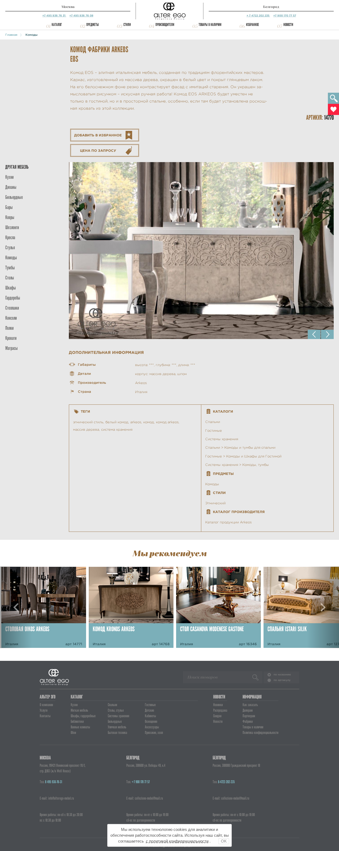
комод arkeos (167, 422)
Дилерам (248, 710)
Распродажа (220, 710)
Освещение (151, 721)
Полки (9, 328)
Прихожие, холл (154, 732)
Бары (9, 207)
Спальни (212, 422)
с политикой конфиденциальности (177, 841)
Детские (149, 710)
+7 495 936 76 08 (81, 15)
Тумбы (10, 268)
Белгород (271, 7)
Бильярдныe (14, 197)
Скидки (217, 716)
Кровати (11, 338)
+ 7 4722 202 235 (258, 15)
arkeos (135, 422)
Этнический (215, 503)
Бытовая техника (117, 732)
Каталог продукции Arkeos (228, 522)
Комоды (31, 34)
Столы (9, 278)
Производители (164, 24)
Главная (11, 34)
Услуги (43, 710)
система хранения (116, 429)
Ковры (9, 217)
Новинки (218, 704)
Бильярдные (115, 721)
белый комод (116, 422)
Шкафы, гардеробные (83, 716)
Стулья (10, 247)
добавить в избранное (98, 135)
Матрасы (11, 348)
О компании (46, 704)
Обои (73, 732)
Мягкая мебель (79, 710)
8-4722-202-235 (226, 781)
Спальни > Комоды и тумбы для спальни (240, 447)
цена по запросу (98, 151)
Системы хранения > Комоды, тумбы (237, 465)
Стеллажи (12, 308)
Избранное (252, 24)
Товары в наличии (210, 24)
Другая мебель (17, 167)
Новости (288, 24)
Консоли (11, 318)
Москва (67, 7)
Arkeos (141, 383)
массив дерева (86, 429)
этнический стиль (88, 422)
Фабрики (248, 721)
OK (224, 841)
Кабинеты (150, 716)
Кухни (9, 177)
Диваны (10, 187)
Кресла (10, 237)
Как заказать (250, 704)
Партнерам (249, 716)
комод (148, 422)
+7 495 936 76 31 (54, 15)
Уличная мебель (117, 727)
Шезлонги (12, 227)
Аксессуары (152, 727)
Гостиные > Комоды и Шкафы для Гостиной (243, 456)
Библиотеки (77, 721)
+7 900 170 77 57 (284, 15)
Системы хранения (221, 439)
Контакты (45, 716)
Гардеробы (12, 298)
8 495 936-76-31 (53, 781)
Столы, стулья (116, 710)
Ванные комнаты (80, 727)
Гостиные (213, 431)
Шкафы (10, 288)
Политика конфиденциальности (260, 732)
